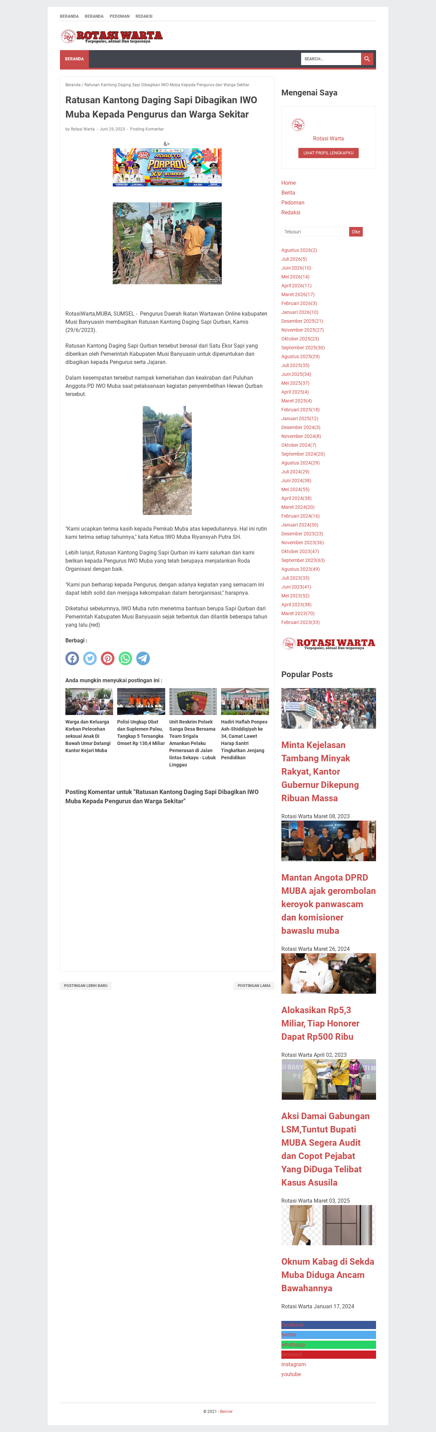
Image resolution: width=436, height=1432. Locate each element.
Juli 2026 (294, 259)
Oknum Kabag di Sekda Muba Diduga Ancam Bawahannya (327, 1274)
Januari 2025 (299, 418)
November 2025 (302, 330)
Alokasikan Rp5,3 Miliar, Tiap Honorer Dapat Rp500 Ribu (320, 1023)
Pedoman (119, 16)
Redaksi (144, 16)
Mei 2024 (295, 489)
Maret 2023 (298, 613)
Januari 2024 (299, 525)
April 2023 (296, 604)
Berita (288, 192)
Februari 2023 (300, 622)
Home (288, 183)
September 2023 (303, 560)
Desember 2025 (302, 321)
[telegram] (143, 658)
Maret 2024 (298, 507)
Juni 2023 (296, 587)
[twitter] (90, 658)
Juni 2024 (296, 480)
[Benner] (111, 35)
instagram (293, 1364)
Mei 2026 (295, 276)
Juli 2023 (295, 578)
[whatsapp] (125, 658)
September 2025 (303, 347)
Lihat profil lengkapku (328, 153)
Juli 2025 (295, 365)
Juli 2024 (295, 471)
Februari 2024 (300, 516)
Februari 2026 (299, 303)
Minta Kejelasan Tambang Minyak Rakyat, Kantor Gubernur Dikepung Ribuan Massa (320, 771)
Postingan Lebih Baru (85, 986)
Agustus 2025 (300, 356)
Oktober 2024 (298, 445)
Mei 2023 (295, 595)
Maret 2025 (296, 400)
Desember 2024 (301, 427)
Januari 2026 (299, 312)
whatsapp (293, 1344)
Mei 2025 (295, 383)
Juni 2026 (296, 268)
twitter (288, 1334)
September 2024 (303, 454)
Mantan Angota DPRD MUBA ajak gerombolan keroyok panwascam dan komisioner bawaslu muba (328, 904)
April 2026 (296, 285)
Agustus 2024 (300, 463)
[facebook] (72, 658)
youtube (291, 1374)
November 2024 (301, 436)
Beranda (69, 16)
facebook (292, 1325)
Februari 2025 (300, 409)
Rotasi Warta (328, 138)
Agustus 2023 (300, 569)
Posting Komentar (147, 129)
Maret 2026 (298, 294)
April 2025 (295, 392)
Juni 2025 (296, 374)
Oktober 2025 (300, 338)
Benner (226, 1411)
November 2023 (302, 542)
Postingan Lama (254, 986)
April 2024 (296, 498)
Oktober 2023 (300, 551)
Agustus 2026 (299, 250)
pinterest (291, 1354)
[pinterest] (107, 658)
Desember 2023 (302, 533)
